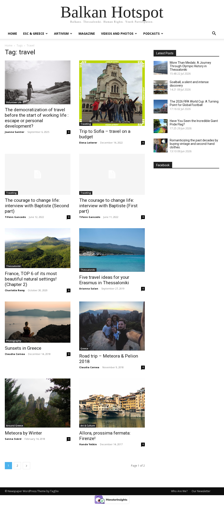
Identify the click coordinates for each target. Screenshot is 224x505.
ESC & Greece (33, 33)
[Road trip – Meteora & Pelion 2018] (112, 326)
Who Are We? (179, 491)
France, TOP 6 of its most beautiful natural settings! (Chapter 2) (31, 279)
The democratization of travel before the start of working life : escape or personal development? (36, 118)
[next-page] (26, 465)
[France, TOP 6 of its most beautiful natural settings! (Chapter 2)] (37, 248)
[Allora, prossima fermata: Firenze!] (112, 403)
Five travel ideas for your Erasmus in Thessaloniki (104, 280)
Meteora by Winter (23, 433)
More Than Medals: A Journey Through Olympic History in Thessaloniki (190, 66)
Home (12, 33)
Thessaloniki (13, 266)
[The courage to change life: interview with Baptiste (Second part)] (37, 174)
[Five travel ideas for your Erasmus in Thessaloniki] (112, 250)
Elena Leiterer (88, 142)
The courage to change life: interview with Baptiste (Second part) (37, 206)
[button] (214, 34)
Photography (13, 340)
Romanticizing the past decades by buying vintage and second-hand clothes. (194, 144)
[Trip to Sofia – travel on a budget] (112, 93)
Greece (84, 348)
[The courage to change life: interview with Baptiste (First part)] (112, 174)
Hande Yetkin (88, 444)
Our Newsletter (201, 491)
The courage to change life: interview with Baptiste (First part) (108, 206)
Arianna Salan (88, 288)
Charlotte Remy (15, 290)
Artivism (61, 33)
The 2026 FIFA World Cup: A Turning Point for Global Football (194, 103)
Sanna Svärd (13, 438)
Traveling (85, 123)
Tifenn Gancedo (15, 217)
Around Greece (14, 425)
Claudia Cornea (15, 354)
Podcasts (151, 33)
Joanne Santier (14, 132)
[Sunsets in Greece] (37, 322)
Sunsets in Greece (23, 348)
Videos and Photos (117, 33)
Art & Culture (87, 425)
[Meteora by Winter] (37, 403)
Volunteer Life (13, 102)
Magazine (87, 33)
